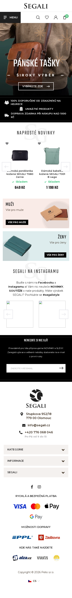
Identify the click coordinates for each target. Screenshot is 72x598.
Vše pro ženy (55, 254)
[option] (36, 59)
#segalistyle (51, 294)
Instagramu (16, 286)
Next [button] (65, 166)
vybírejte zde (32, 86)
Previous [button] (6, 166)
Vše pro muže (17, 222)
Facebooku (46, 282)
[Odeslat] (61, 368)
